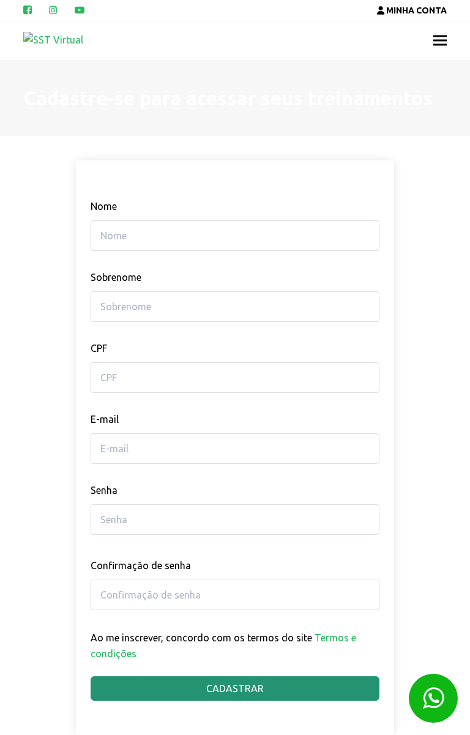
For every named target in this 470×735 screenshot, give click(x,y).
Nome (104, 206)
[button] (440, 40)
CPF (99, 348)
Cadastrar (235, 688)
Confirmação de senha (141, 565)
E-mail (105, 419)
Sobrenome (116, 277)
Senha (104, 490)
